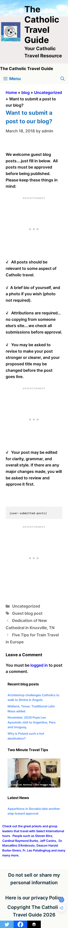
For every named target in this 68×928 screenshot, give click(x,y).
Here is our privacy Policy (34, 898)
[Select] (34, 786)
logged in (39, 665)
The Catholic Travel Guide (41, 24)
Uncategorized (48, 92)
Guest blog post (27, 613)
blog (25, 92)
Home (11, 92)
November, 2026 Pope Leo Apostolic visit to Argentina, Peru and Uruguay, (32, 722)
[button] (62, 79)
